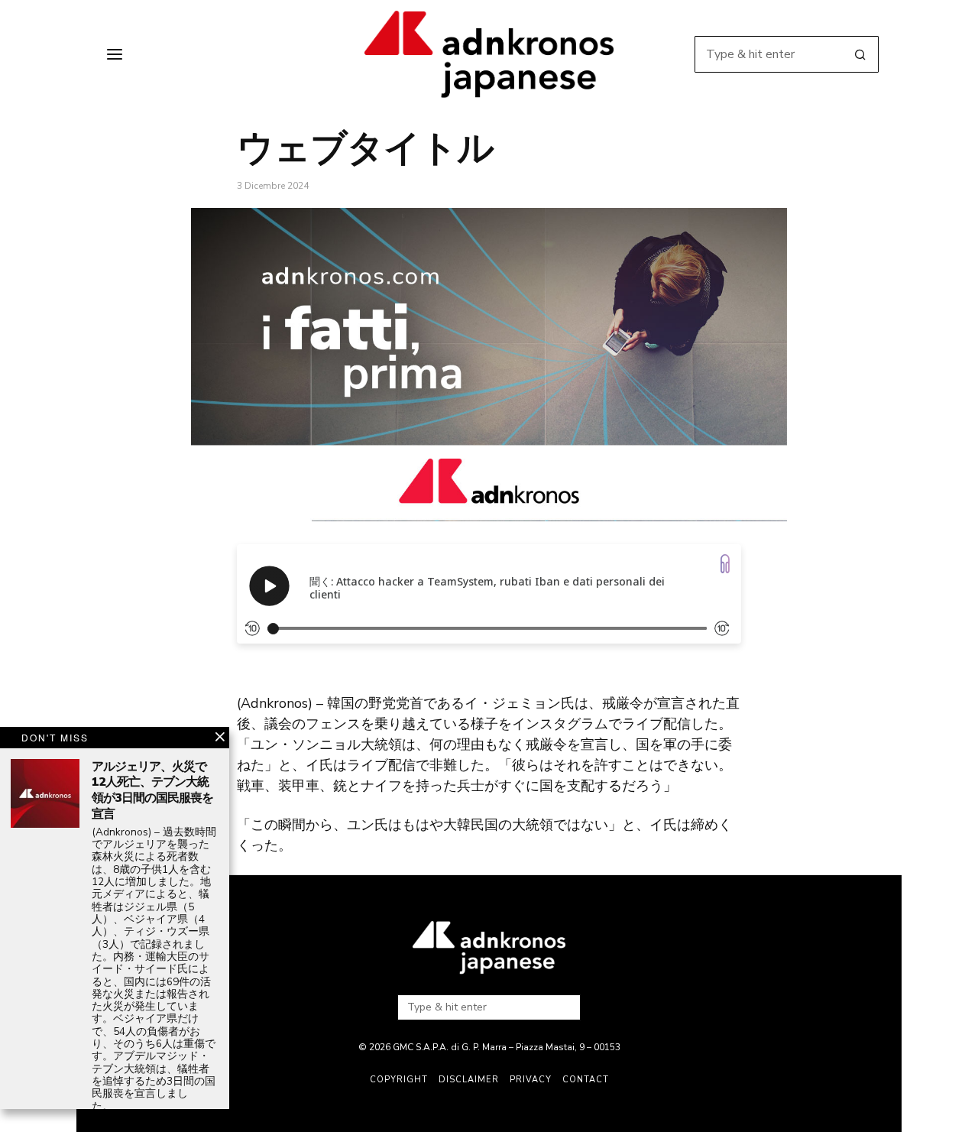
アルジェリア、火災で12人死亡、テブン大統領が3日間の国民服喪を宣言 (152, 790)
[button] (860, 54)
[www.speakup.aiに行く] (725, 563)
